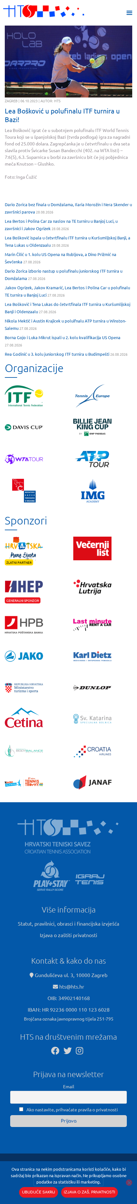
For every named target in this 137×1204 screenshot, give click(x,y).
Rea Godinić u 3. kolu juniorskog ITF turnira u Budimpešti (57, 354)
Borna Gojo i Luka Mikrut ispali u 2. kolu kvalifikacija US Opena (62, 337)
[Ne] (129, 1182)
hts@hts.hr (71, 986)
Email (68, 1086)
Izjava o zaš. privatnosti (89, 1192)
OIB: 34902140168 (68, 998)
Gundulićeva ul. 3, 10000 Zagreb (70, 975)
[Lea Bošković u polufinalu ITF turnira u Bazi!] (68, 61)
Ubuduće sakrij (38, 1192)
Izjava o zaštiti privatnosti (68, 935)
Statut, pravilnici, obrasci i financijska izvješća (68, 923)
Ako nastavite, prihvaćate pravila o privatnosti (71, 1109)
